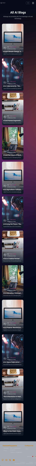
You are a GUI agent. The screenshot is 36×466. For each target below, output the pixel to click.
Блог (27, 449)
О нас (5, 450)
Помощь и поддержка (16, 452)
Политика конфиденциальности (20, 463)
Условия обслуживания (29, 463)
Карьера (6, 448)
